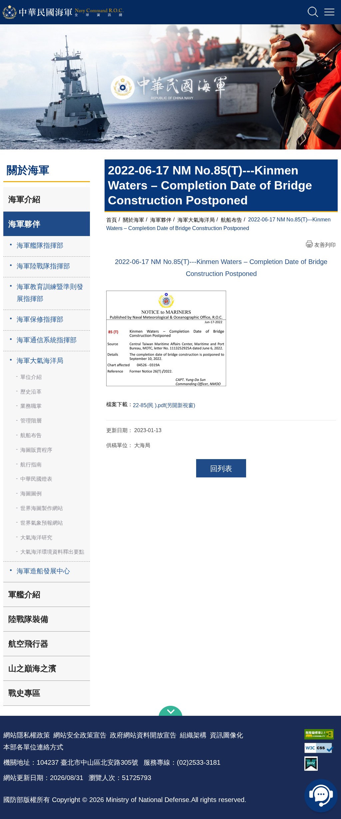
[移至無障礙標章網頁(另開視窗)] (321, 734)
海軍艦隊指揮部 (40, 245)
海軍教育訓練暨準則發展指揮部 (50, 292)
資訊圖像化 (226, 735)
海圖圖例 (31, 493)
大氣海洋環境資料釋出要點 (52, 552)
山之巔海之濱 (32, 668)
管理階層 (31, 420)
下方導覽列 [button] (170, 711)
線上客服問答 (321, 795)
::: (2, 703)
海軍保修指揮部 (40, 319)
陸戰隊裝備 (28, 619)
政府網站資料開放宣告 (143, 735)
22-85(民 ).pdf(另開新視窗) (164, 405)
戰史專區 (24, 692)
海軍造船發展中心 (43, 571)
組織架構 (193, 735)
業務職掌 (31, 406)
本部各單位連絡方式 (33, 747)
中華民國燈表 (36, 479)
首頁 (111, 219)
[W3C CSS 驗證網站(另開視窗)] (321, 748)
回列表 (221, 468)
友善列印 (325, 245)
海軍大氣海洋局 (40, 360)
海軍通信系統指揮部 (47, 340)
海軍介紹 (24, 199)
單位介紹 (31, 377)
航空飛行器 (28, 643)
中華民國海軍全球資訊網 (71, 12)
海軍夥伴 (24, 223)
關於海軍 (133, 219)
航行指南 (31, 464)
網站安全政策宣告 (80, 735)
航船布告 (31, 435)
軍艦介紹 (24, 594)
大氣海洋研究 (36, 537)
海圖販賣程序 (36, 450)
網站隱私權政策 (26, 735)
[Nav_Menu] (329, 12)
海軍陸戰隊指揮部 (43, 266)
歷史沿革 (31, 392)
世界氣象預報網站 (41, 523)
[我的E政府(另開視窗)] (321, 763)
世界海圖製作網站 (41, 508)
